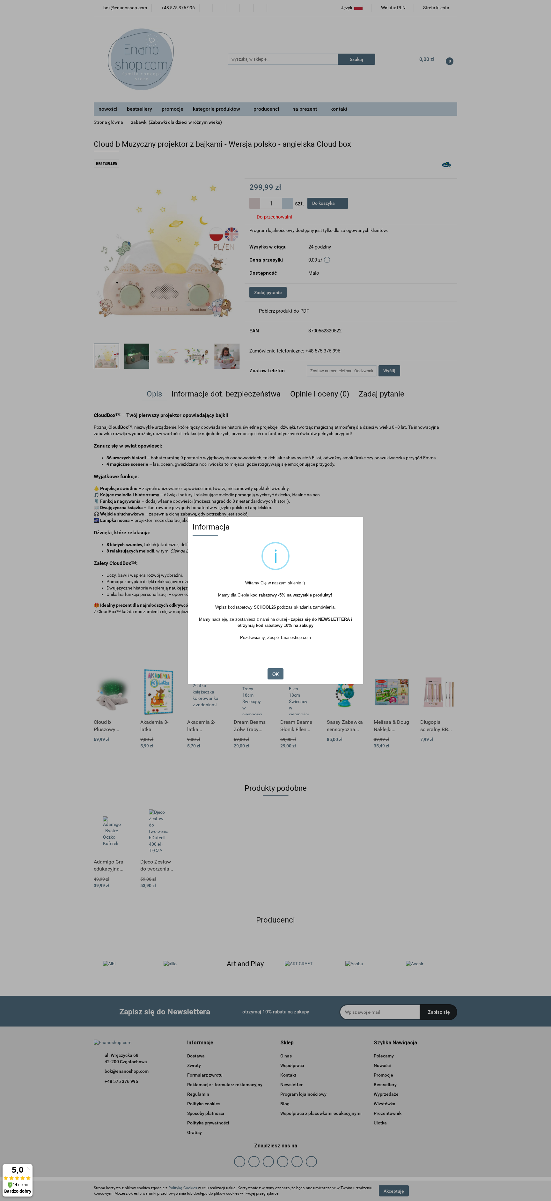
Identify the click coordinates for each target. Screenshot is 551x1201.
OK (275, 674)
